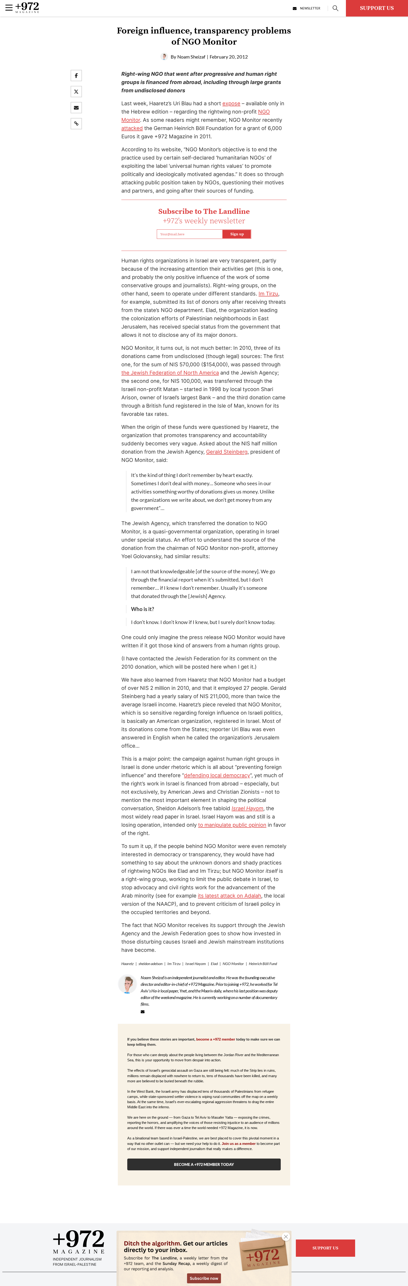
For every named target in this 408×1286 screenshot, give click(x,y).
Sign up (237, 234)
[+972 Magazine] (27, 11)
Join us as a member (239, 1144)
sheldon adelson (150, 963)
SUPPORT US (377, 8)
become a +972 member (215, 1039)
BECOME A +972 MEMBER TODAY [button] (204, 1164)
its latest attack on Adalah (229, 896)
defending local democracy (217, 775)
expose (231, 103)
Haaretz (127, 963)
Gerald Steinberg (226, 452)
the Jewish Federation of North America (170, 373)
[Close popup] (286, 1236)
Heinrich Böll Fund (263, 963)
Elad (214, 963)
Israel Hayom (195, 963)
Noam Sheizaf (191, 56)
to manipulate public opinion (232, 825)
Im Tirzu (268, 294)
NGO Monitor (233, 963)
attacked (132, 128)
